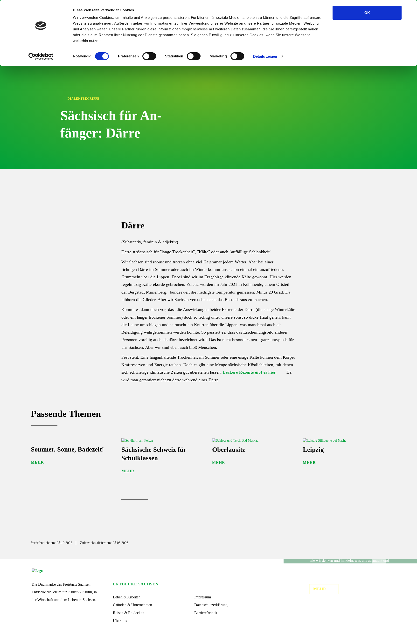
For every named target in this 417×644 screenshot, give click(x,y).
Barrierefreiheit (205, 613)
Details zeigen (265, 56)
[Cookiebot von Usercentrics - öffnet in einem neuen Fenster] (41, 56)
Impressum (202, 597)
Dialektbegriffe (83, 98)
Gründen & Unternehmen (132, 605)
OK (367, 13)
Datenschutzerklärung (211, 605)
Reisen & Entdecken (128, 613)
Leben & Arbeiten (126, 597)
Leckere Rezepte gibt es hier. (250, 372)
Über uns (120, 621)
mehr (319, 589)
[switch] (149, 56)
